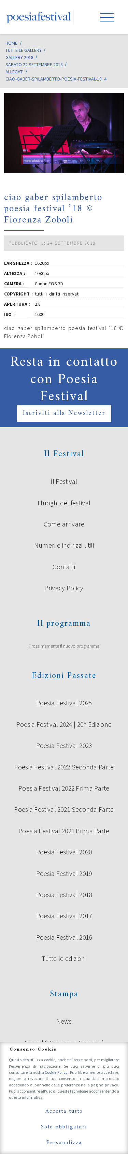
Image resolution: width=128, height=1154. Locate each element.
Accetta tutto (64, 1111)
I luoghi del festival (64, 503)
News (64, 1021)
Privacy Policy (63, 588)
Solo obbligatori (64, 1127)
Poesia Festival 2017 (64, 916)
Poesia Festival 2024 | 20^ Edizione (64, 724)
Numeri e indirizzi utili (64, 545)
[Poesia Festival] (39, 17)
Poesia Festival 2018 (64, 895)
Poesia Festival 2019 (64, 873)
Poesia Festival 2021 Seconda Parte (64, 809)
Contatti (64, 567)
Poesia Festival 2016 (64, 937)
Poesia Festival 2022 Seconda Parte (64, 767)
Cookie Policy (56, 1072)
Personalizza (64, 1143)
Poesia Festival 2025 (64, 703)
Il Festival (64, 481)
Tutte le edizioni (64, 958)
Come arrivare (64, 524)
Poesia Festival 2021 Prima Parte (64, 831)
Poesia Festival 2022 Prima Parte (64, 788)
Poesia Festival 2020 (64, 852)
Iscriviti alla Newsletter (64, 413)
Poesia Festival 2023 (64, 745)
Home (11, 43)
